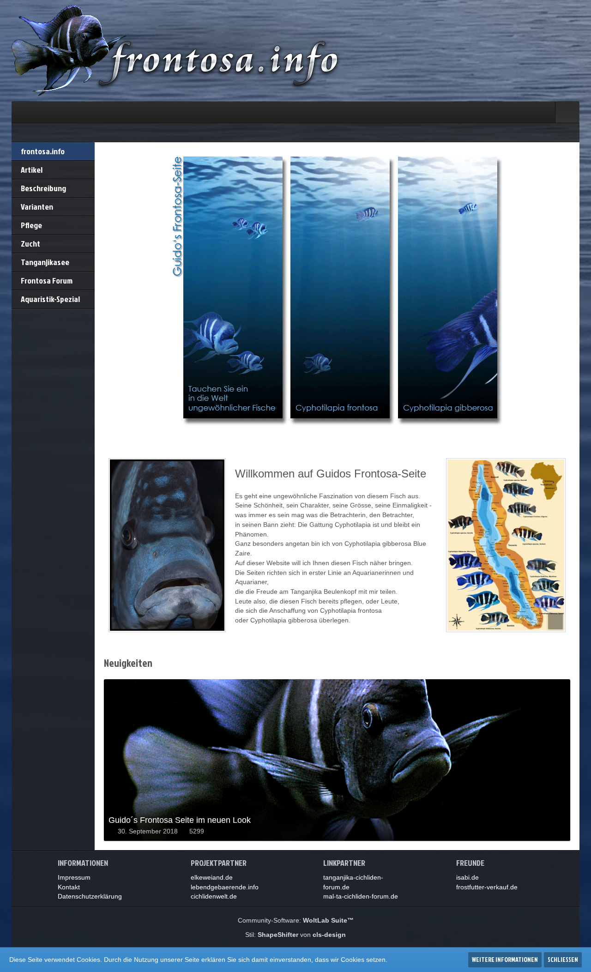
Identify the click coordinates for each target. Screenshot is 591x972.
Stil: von (295, 934)
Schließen (563, 959)
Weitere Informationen (505, 959)
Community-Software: (296, 920)
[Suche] (567, 112)
